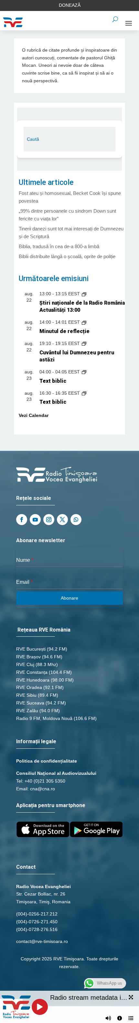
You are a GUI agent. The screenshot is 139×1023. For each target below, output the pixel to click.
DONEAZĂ (69, 5)
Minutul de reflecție (64, 331)
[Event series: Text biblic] (84, 371)
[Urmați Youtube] (35, 519)
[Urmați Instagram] (48, 519)
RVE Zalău (27, 710)
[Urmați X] (62, 519)
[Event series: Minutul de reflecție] (84, 322)
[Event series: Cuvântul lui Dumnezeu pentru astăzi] (84, 343)
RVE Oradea (29, 687)
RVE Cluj (25, 664)
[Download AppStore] (42, 835)
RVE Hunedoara (32, 680)
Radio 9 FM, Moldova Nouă (44, 718)
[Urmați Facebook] (21, 519)
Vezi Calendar (33, 415)
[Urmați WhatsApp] (75, 519)
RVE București (31, 649)
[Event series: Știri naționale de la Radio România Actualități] (84, 293)
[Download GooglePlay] (96, 835)
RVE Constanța (32, 672)
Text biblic (52, 381)
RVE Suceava (30, 702)
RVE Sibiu (26, 695)
